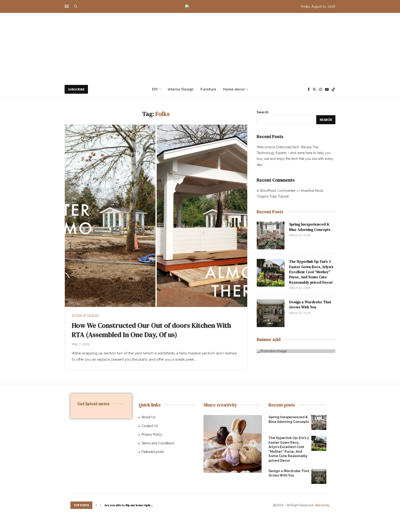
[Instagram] (320, 89)
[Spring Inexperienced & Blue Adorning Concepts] (270, 235)
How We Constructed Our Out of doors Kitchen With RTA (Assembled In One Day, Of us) (151, 330)
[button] (212, 444)
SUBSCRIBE (76, 89)
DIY (155, 89)
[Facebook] (308, 89)
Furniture (208, 89)
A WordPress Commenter (276, 190)
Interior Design (181, 89)
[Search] (75, 6)
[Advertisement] (200, 47)
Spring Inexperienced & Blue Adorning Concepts (309, 227)
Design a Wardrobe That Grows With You (310, 304)
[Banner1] (296, 351)
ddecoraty (322, 505)
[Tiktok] (333, 89)
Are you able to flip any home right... (128, 505)
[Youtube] (327, 89)
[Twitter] (314, 89)
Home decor (234, 89)
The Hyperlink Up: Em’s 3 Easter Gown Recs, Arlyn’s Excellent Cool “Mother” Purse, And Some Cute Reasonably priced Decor (311, 272)
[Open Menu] (67, 6)
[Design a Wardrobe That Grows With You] (270, 313)
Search (263, 112)
